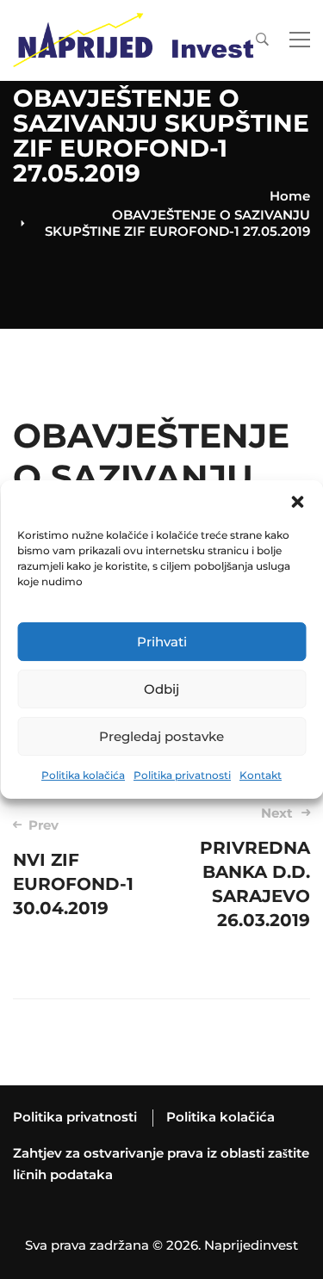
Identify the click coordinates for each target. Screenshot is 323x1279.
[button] (297, 501)
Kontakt (260, 775)
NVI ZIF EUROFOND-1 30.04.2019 (73, 867)
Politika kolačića (83, 775)
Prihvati (162, 641)
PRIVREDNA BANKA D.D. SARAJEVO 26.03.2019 (255, 867)
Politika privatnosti (182, 775)
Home (290, 196)
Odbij (161, 689)
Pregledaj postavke (161, 736)
